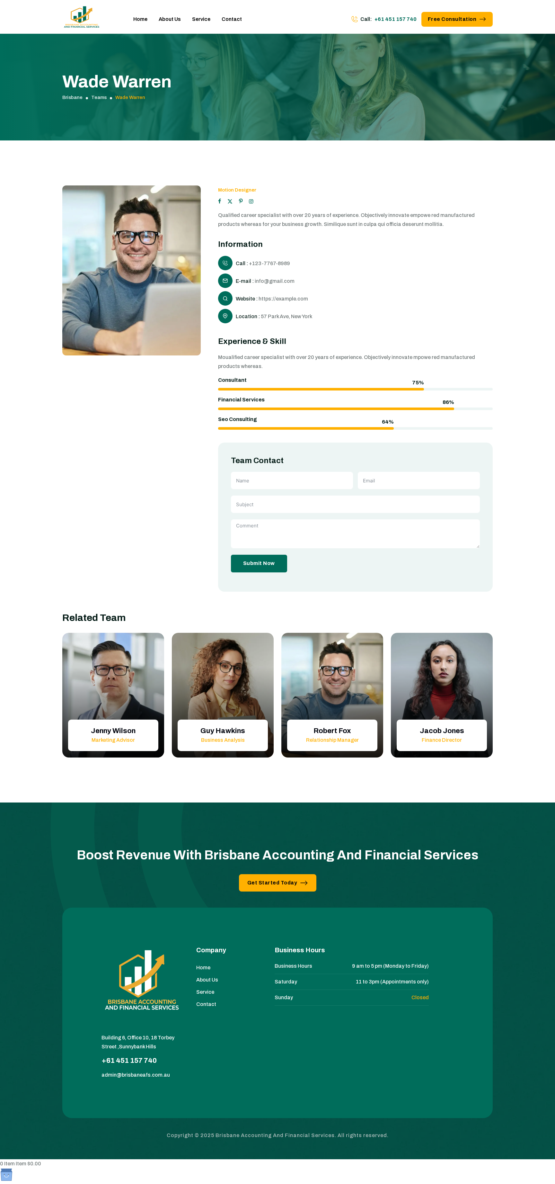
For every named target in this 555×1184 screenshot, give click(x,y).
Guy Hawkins (222, 731)
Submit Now (259, 563)
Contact (232, 19)
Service (201, 19)
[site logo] (81, 19)
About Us (170, 19)
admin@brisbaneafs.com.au (135, 1075)
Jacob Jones (442, 731)
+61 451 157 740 (395, 19)
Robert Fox (332, 731)
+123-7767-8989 (269, 263)
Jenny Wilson (113, 731)
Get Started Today (272, 882)
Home (140, 19)
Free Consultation (452, 19)
